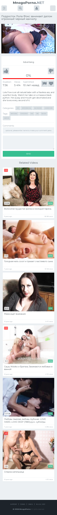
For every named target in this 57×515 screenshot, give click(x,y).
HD (18, 108)
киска (6, 118)
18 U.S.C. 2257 (40, 504)
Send (28, 154)
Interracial (26, 108)
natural (14, 114)
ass (32, 114)
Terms (22, 504)
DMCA (30, 504)
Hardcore (49, 108)
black (44, 114)
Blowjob (38, 108)
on (37, 114)
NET (28, 2)
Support (13, 504)
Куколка (24, 114)
